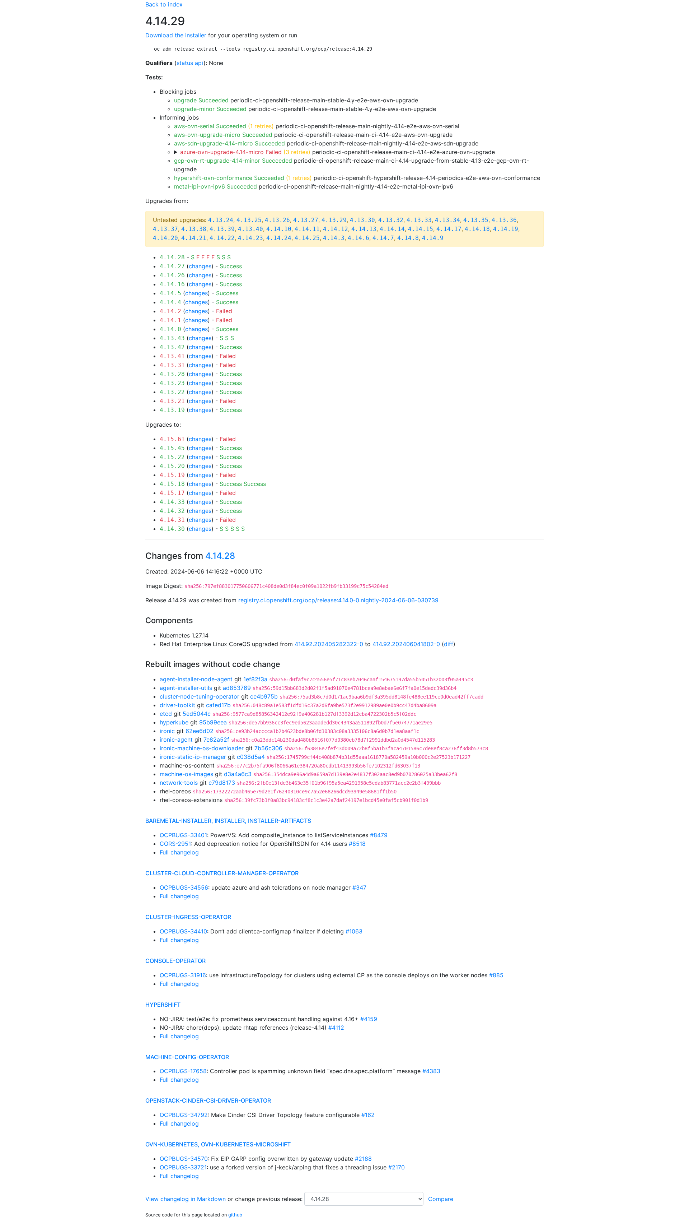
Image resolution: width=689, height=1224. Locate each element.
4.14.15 (420, 229)
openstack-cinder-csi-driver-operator (208, 1100)
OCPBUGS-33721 (183, 1167)
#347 (359, 887)
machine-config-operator (187, 1057)
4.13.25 (249, 220)
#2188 (363, 1158)
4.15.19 (172, 475)
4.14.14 (392, 229)
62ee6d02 (200, 730)
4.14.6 (358, 238)
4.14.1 (170, 320)
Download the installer (175, 35)
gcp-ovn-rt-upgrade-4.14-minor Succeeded (233, 160)
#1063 (354, 931)
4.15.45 (172, 448)
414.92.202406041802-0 (406, 644)
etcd (166, 713)
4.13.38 (193, 229)
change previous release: (269, 1198)
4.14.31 (172, 519)
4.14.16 (172, 284)
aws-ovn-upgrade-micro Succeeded (223, 134)
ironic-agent (176, 739)
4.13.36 (504, 220)
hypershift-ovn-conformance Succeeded (229, 177)
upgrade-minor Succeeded (210, 108)
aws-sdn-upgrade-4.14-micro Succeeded (229, 143)
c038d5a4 (251, 756)
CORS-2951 (175, 843)
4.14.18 (477, 229)
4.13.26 (277, 220)
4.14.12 (335, 229)
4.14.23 (250, 238)
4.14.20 (165, 238)
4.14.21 (193, 238)
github (235, 1215)
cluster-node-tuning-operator (199, 696)
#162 (368, 1114)
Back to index (164, 4)
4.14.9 (433, 238)
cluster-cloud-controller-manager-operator (222, 873)
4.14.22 (222, 238)
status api (190, 62)
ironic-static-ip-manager (193, 756)
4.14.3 (333, 238)
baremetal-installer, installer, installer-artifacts (228, 820)
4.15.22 (172, 457)
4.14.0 (170, 329)
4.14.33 (172, 502)
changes (200, 266)
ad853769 (237, 687)
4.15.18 (172, 484)
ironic (167, 730)
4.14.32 (172, 510)
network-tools (179, 782)
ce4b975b (264, 696)
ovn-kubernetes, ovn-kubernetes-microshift (218, 1144)
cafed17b (218, 705)
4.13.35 (475, 220)
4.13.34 (447, 220)
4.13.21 (172, 401)
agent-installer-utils (186, 687)
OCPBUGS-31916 (183, 975)
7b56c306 (268, 748)
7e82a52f (216, 739)
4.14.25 (307, 238)
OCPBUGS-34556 (184, 887)
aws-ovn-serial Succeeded (210, 126)
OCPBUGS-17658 (183, 1071)
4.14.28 (172, 257)
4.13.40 (250, 229)
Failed (224, 311)
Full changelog (179, 852)
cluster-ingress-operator (188, 917)
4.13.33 (419, 220)
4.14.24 (278, 238)
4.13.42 (172, 347)
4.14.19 (505, 229)
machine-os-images (186, 774)
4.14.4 (170, 302)
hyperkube (174, 722)
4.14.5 (170, 293)
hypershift (163, 1004)
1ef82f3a (255, 679)
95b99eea (213, 722)
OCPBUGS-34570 (184, 1158)
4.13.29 (334, 220)
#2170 (396, 1167)
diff (448, 644)
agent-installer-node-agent (196, 679)
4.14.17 (448, 229)
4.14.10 (278, 229)
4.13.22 (172, 392)
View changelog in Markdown (185, 1198)
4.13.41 (172, 356)
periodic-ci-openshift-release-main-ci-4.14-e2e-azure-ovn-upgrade (337, 152)
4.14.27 (172, 266)
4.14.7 (383, 238)
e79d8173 (221, 782)
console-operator (175, 960)
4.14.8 (408, 238)
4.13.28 (172, 374)
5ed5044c (197, 713)
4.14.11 (307, 229)
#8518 (357, 843)
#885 (496, 975)
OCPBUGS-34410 (183, 931)
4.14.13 (363, 229)
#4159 (368, 1019)
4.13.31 (172, 365)
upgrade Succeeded (201, 100)
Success (231, 266)
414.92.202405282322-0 (329, 644)
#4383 (431, 1071)
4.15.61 (172, 439)
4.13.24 (220, 220)
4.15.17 (172, 493)
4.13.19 (172, 410)
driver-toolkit (177, 705)
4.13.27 (305, 220)
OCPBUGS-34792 (184, 1114)
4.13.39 (222, 229)
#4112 (336, 1027)
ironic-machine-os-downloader (202, 748)
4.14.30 (172, 528)
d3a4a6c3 (238, 774)
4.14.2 (170, 311)
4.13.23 (172, 383)
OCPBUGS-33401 (183, 835)
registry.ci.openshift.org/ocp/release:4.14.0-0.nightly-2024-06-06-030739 (338, 600)
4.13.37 (165, 229)
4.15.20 (172, 466)
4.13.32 (390, 220)
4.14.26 (172, 275)
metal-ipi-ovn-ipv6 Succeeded (215, 186)
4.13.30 (362, 220)
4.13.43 (172, 338)
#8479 (379, 835)
